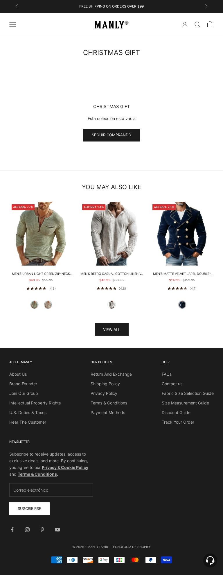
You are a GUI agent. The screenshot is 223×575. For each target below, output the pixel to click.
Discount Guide (176, 412)
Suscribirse (29, 508)
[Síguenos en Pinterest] (42, 530)
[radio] (34, 304)
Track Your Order (178, 422)
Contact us (172, 383)
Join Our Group (23, 393)
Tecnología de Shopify (131, 547)
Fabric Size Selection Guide (188, 393)
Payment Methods (108, 412)
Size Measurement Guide (185, 402)
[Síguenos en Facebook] (12, 530)
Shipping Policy (105, 383)
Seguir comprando (111, 134)
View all (111, 329)
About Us (18, 374)
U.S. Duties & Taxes (27, 412)
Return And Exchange (111, 374)
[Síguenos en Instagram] (27, 530)
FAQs (167, 374)
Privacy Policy (104, 393)
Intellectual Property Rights (35, 402)
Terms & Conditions (109, 402)
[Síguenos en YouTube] (57, 530)
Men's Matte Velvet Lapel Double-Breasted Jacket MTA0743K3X (182, 274)
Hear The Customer (27, 422)
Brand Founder (23, 383)
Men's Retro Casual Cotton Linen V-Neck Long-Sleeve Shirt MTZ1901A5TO (111, 274)
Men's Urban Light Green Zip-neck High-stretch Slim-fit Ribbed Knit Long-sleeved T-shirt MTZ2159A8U (41, 274)
